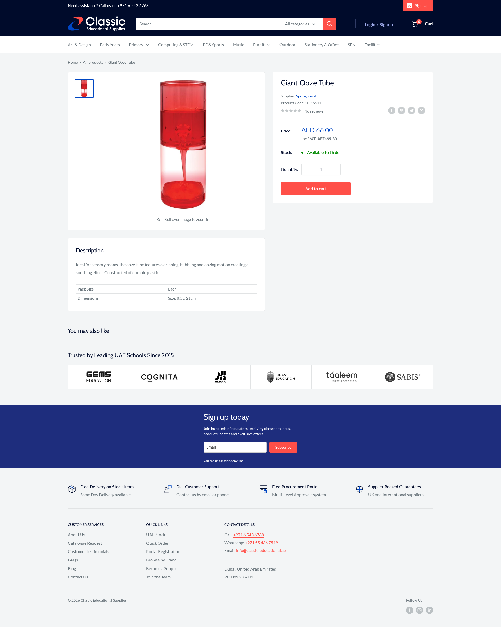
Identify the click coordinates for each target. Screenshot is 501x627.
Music (238, 44)
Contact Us (78, 576)
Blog (72, 568)
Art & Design (79, 44)
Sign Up (421, 5)
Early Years (110, 44)
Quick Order (157, 543)
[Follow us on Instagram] (419, 610)
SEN (351, 44)
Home (73, 62)
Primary (136, 44)
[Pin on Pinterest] (401, 110)
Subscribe (283, 447)
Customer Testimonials (88, 551)
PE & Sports (213, 44)
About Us (76, 534)
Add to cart (315, 188)
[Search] (329, 24)
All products (93, 62)
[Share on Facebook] (391, 110)
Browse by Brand (161, 559)
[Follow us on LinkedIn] (429, 610)
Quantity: (289, 168)
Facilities (372, 44)
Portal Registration (163, 551)
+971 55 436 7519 (261, 542)
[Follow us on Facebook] (409, 610)
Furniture (261, 44)
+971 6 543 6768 (248, 534)
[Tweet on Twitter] (411, 110)
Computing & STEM (176, 44)
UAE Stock (155, 534)
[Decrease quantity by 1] (307, 169)
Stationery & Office (322, 44)
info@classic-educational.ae (261, 550)
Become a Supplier (162, 568)
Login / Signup (379, 24)
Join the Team (158, 576)
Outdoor (287, 44)
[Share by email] (421, 110)
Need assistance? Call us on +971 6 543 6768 (108, 5)
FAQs (73, 559)
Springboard (306, 96)
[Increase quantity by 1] (334, 169)
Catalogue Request (85, 543)
